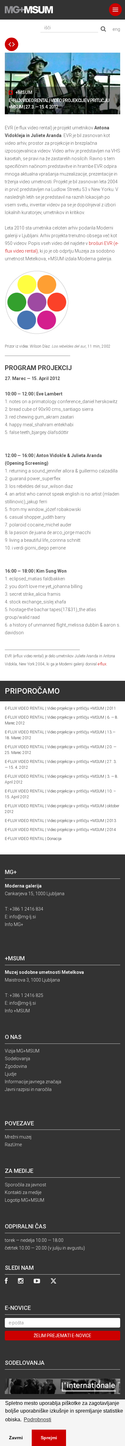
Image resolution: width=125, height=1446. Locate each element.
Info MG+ (14, 924)
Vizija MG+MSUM (22, 1050)
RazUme (13, 1144)
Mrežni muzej (18, 1136)
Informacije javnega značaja (33, 1081)
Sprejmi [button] (49, 1437)
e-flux (102, 664)
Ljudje (10, 1074)
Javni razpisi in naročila (28, 1089)
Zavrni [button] (16, 1437)
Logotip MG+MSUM (24, 1200)
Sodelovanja (17, 1058)
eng (116, 29)
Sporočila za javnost (25, 1184)
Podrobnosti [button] (37, 1419)
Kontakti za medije (23, 1192)
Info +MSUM (17, 1010)
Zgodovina (16, 1066)
